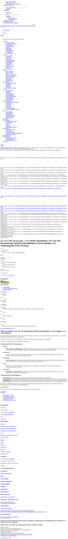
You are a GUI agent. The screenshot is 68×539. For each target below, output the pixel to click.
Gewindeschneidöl (10, 50)
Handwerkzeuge (6, 120)
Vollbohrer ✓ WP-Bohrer (11, 74)
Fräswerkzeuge (7, 473)
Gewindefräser (9, 52)
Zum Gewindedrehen (10, 108)
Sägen (4, 110)
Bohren (4, 69)
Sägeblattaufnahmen (10, 116)
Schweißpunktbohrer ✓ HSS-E (9, 400)
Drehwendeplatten (10, 97)
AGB (2, 433)
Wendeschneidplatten (7, 101)
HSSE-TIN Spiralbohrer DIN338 (10, 288)
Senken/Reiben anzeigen (11, 83)
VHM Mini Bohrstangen (11, 96)
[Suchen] (1, 27)
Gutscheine (8, 451)
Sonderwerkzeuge (7, 135)
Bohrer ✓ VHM (9, 73)
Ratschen (8, 123)
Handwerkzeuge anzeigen (11, 121)
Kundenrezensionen (7, 289)
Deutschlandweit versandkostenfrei (13, 4)
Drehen (4, 89)
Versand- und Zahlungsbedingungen (8, 428)
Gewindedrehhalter (10, 95)
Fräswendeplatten (9, 64)
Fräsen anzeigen (9, 55)
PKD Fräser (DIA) (10, 66)
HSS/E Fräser (9, 56)
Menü (2, 35)
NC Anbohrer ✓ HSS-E (8, 396)
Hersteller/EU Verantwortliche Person (8, 426)
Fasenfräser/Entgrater (10, 60)
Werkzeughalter (9, 49)
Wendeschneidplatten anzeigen (12, 102)
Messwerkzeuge (4, 489)
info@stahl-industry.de (10, 2)
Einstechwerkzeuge (10, 93)
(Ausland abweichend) (20, 252)
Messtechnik (5, 118)
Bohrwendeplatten (10, 77)
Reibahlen (8, 86)
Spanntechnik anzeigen (11, 129)
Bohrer (2, 476)
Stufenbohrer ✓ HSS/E (8, 398)
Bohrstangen (8, 92)
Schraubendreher (9, 122)
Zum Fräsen (8, 105)
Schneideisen (8, 48)
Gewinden (5, 41)
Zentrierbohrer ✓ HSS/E (8, 395)
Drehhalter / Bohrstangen (6, 481)
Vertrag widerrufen (4, 437)
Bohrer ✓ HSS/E (9, 72)
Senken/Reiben (6, 82)
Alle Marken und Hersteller (6, 508)
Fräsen (4, 54)
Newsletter (3, 451)
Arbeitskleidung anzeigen (11, 137)
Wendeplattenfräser (10, 61)
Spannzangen (8, 130)
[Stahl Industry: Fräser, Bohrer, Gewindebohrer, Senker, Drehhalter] (16, 25)
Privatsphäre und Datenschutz (7, 435)
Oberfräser (8, 65)
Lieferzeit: (3, 251)
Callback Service (4, 453)
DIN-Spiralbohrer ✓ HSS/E (9, 397)
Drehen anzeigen (9, 90)
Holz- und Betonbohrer (11, 76)
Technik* (2, 449)
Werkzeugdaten (6, 287)
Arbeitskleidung (6, 136)
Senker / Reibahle (4, 478)
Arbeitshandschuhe (10, 139)
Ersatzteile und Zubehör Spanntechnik (14, 133)
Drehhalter (8, 91)
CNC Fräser (8, 59)
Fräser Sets (8, 67)
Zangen (7, 124)
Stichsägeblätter (9, 114)
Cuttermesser (8, 126)
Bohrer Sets (8, 78)
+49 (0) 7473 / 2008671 (11, 1)
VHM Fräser (8, 58)
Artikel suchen (4, 447)
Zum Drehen (8, 103)
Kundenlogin (6, 10)
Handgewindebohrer (10, 46)
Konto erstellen (11, 17)
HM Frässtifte (9, 62)
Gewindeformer (9, 45)
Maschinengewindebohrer (11, 43)
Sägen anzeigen (9, 111)
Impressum (3, 424)
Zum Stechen (8, 107)
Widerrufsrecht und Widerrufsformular (9, 430)
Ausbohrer (8, 47)
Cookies (15, 435)
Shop (2, 416)
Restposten (5, 141)
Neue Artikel (3, 418)
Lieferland (8, 7)
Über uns (2, 444)
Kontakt (2, 442)
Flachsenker (8, 85)
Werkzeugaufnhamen (10, 131)
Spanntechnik (6, 128)
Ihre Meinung (3, 391)
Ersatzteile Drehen (10, 98)
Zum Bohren (8, 104)
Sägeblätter (3, 486)
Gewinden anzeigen (10, 42)
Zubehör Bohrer (9, 79)
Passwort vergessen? (12, 19)
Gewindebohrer (4, 471)
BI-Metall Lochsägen (10, 115)
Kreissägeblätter (9, 112)
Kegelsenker (8, 84)
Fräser (2, 473)
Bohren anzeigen (9, 71)
